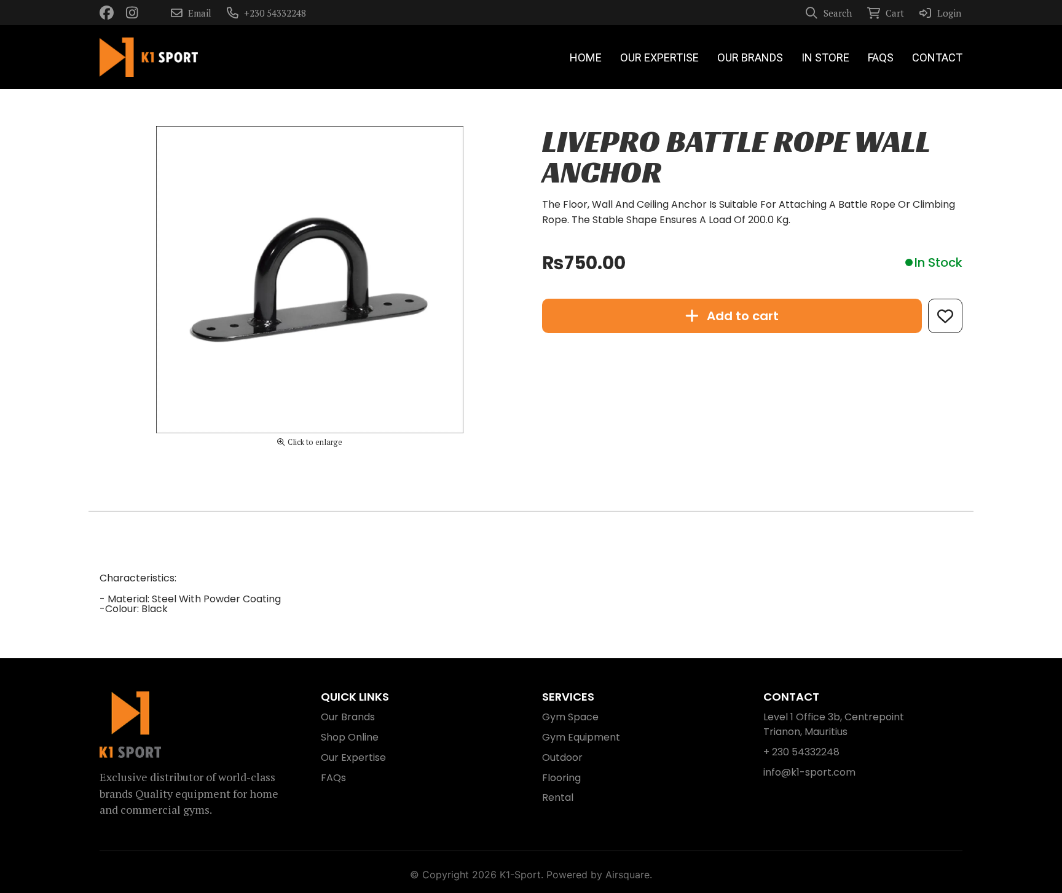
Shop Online (350, 737)
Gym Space (570, 717)
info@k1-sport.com (809, 772)
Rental (557, 797)
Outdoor (562, 757)
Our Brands (348, 717)
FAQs (333, 778)
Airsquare (627, 874)
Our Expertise (353, 757)
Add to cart (743, 316)
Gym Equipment (581, 737)
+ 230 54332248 (801, 752)
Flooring (561, 778)
